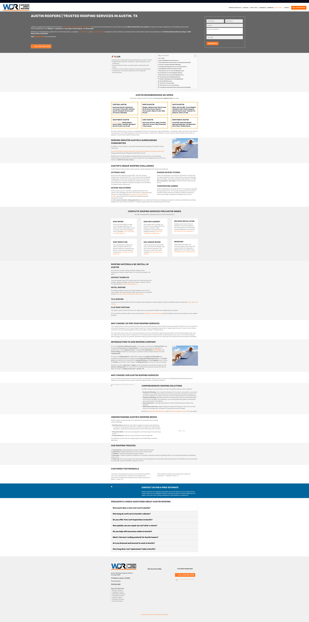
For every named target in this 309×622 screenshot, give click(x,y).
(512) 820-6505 (115, 584)
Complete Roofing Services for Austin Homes (173, 66)
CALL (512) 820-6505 (42, 46)
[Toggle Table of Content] (194, 56)
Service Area (278, 7)
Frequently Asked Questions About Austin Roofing (175, 87)
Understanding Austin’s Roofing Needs (171, 79)
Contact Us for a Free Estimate (169, 85)
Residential (263, 7)
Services (245, 7)
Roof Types (254, 7)
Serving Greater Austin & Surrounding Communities (175, 62)
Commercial (270, 7)
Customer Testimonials (167, 83)
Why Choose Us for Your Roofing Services (171, 70)
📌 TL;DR (161, 58)
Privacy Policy (145, 614)
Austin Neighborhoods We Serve (169, 60)
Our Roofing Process (166, 81)
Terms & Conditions (156, 614)
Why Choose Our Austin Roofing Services (171, 75)
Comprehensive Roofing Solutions (170, 77)
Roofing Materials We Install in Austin (170, 68)
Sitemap (165, 614)
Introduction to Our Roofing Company (170, 72)
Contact (286, 7)
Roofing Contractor (235, 7)
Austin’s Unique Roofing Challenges (170, 64)
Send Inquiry (212, 43)
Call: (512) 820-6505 (298, 7)
